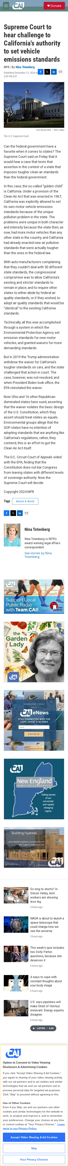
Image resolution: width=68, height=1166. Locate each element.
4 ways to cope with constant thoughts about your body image (46, 981)
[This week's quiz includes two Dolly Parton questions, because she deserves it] (16, 954)
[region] (34, 1105)
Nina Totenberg (25, 67)
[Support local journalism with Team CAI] (34, 597)
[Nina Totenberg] (12, 535)
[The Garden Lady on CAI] (34, 652)
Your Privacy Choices (34, 1159)
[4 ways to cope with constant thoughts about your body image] (16, 983)
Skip (34, 1148)
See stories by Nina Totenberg (38, 555)
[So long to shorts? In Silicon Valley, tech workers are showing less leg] (16, 895)
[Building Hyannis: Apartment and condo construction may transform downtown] (34, 847)
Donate (56, 5)
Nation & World (25, 501)
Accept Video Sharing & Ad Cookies (34, 1137)
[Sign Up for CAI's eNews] (34, 720)
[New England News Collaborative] (34, 789)
